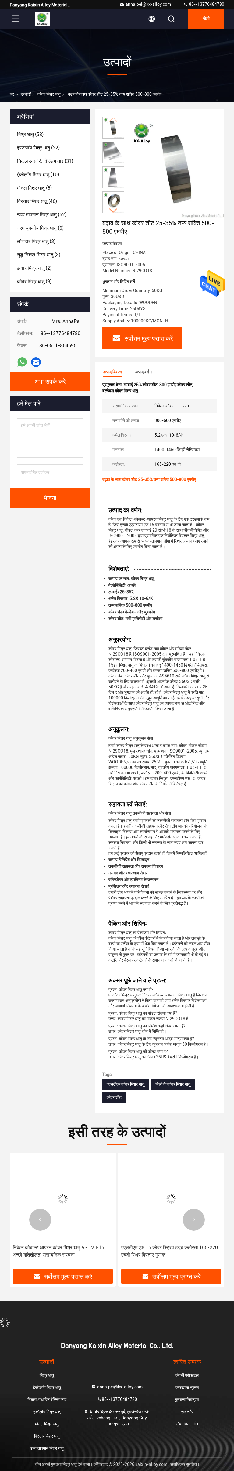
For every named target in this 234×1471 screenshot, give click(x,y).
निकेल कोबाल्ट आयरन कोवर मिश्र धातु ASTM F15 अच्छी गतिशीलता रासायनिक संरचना (58, 1251)
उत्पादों (26, 94)
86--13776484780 (206, 4)
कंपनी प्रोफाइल (187, 1375)
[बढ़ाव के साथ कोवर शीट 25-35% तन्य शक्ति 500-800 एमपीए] (178, 168)
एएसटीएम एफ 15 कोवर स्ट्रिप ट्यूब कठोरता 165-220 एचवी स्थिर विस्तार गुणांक (169, 1251)
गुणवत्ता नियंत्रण (187, 1399)
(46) (37, 201)
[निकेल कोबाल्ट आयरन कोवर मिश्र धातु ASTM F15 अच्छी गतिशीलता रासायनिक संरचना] (63, 1199)
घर (12, 94)
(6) (34, 188)
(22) (38, 148)
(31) (45, 161)
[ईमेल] (36, 362)
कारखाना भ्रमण (187, 1387)
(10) (38, 174)
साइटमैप (187, 1411)
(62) (41, 215)
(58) (30, 134)
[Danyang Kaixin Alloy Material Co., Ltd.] (42, 19)
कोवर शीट (114, 1097)
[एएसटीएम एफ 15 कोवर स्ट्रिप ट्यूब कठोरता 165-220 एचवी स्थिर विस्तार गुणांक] (171, 1199)
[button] (113, 211)
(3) (36, 241)
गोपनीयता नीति (187, 1423)
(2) (34, 268)
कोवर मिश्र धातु (49, 94)
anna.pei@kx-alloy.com (148, 4)
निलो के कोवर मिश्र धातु (172, 1084)
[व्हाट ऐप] (22, 362)
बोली (206, 19)
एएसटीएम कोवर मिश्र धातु (125, 1084)
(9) (34, 281)
